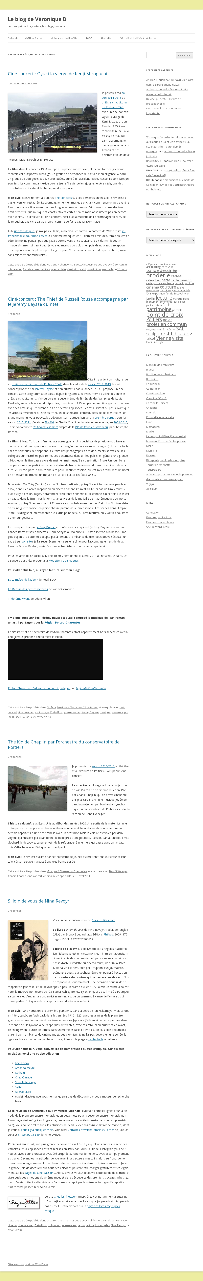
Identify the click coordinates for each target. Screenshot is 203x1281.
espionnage (42, 712)
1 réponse (14, 314)
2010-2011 (24, 422)
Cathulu (20, 1072)
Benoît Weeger (118, 871)
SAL (180, 328)
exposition (158, 293)
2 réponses (15, 910)
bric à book (22, 1063)
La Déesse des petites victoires (28, 589)
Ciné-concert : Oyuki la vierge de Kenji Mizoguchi (57, 73)
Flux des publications (158, 517)
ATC (171, 267)
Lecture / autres (56, 1220)
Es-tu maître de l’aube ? (23, 579)
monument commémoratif (161, 301)
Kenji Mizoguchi (76, 269)
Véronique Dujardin (158, 137)
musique (105, 712)
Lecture (106, 38)
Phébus (108, 934)
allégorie (151, 264)
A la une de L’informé (158, 94)
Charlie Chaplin (17, 876)
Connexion (152, 512)
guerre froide (72, 712)
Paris (166, 304)
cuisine (180, 287)
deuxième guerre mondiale (175, 290)
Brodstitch (152, 379)
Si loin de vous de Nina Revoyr (38, 901)
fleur (186, 293)
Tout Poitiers (153, 469)
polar (167, 319)
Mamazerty (153, 427)
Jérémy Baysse (44, 389)
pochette (177, 310)
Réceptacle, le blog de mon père (165, 460)
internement (69, 1225)
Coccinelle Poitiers (157, 403)
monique (151, 151)
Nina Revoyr (118, 1225)
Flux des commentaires (160, 522)
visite (177, 338)
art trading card (157, 267)
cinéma (12, 1225)
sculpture (155, 333)
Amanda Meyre (25, 1068)
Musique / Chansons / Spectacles (67, 264)
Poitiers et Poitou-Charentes (138, 38)
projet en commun (166, 324)
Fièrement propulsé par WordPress (28, 1264)
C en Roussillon (155, 393)
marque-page (181, 298)
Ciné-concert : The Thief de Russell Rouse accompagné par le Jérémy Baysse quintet (68, 301)
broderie (158, 275)
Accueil (12, 38)
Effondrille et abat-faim (160, 417)
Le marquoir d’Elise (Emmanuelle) (166, 436)
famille (169, 293)
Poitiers (154, 319)
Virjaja (150, 484)
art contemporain (166, 264)
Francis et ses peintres (36, 269)
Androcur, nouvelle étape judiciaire (167, 89)
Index (89, 38)
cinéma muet (26, 712)
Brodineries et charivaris (161, 374)
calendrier (153, 280)
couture (168, 287)
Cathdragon (153, 388)
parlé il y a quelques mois (37, 1130)
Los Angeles (102, 1225)
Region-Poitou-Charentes (91, 688)
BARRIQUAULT (154, 161)
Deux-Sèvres (152, 290)
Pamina (150, 455)
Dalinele (151, 412)
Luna (149, 422)
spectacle (107, 269)
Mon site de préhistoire (160, 365)
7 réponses (15, 757)
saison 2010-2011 (103, 766)
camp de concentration (114, 1220)
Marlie (150, 431)
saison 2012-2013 (99, 384)
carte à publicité (184, 283)
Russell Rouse (20, 717)
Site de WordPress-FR (159, 527)
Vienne (163, 338)
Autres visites (33, 38)
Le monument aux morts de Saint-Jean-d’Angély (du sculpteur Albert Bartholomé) (170, 141)
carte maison (181, 280)
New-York (117, 712)
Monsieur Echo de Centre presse (166, 441)
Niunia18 (151, 450)
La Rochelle (95, 1039)
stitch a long (179, 333)
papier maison (154, 305)
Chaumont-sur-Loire (64, 38)
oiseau (182, 301)
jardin (150, 298)
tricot (150, 338)
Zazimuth (152, 488)
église (161, 342)
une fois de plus (24, 231)
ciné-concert (116, 264)
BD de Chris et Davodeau (91, 427)
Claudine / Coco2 (156, 398)
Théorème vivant (19, 598)
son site (27, 541)
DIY (148, 293)
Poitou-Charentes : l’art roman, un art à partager (39, 688)
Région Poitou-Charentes (62, 622)
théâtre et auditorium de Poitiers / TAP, (37, 384)
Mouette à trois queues (64, 560)
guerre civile (58, 269)
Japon (81, 1225)
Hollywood (54, 1225)
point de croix (164, 314)
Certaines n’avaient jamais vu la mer (91, 1130)
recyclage (151, 329)
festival (178, 293)
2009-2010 (120, 422)
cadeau (177, 275)
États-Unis (56, 712)
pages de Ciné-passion (39, 1173)
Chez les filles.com (103, 920)
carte (166, 280)
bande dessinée (161, 270)
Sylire (18, 1087)
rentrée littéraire (166, 329)
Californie (94, 1220)
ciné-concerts (63, 198)
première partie (104, 417)
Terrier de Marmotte (158, 465)
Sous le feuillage (25, 1082)
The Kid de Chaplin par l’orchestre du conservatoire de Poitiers (64, 744)
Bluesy (150, 369)
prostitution (94, 269)
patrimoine (158, 309)
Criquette (151, 407)
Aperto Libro (23, 1092)
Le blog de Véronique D (37, 19)
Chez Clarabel (24, 1077)
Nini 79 (150, 446)
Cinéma (51, 707)
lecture (90, 1225)
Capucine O (153, 384)
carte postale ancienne (160, 283)
